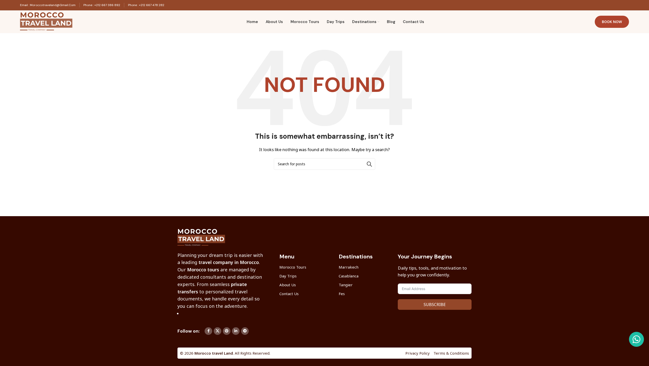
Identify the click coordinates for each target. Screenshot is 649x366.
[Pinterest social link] (226, 331)
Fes (342, 293)
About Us (287, 284)
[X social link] (217, 331)
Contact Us (289, 293)
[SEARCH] (369, 164)
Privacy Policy (417, 353)
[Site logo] (48, 21)
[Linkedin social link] (236, 331)
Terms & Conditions (451, 353)
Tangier (346, 284)
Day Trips (288, 275)
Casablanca (348, 275)
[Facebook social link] (208, 331)
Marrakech (348, 267)
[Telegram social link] (245, 331)
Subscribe (435, 304)
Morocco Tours (292, 267)
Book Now (612, 21)
